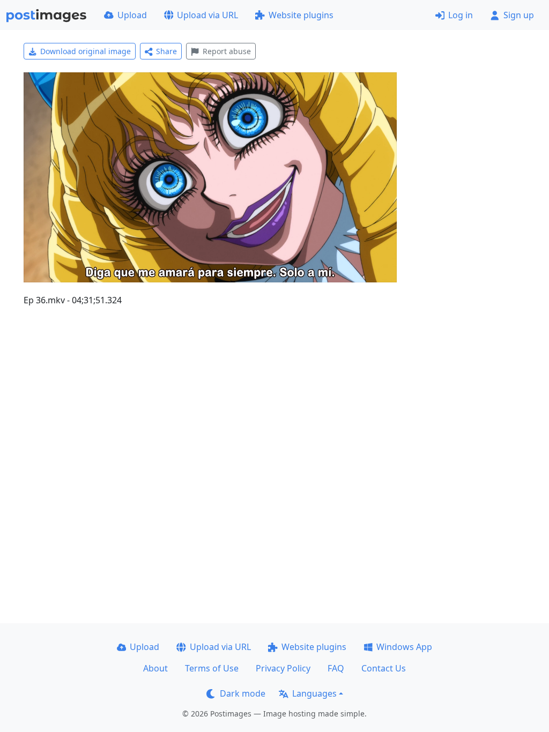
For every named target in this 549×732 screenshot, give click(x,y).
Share (166, 51)
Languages (314, 693)
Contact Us (383, 668)
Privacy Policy (283, 668)
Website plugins (301, 15)
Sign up (518, 15)
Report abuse (227, 51)
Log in (460, 15)
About (155, 668)
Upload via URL (207, 15)
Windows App (404, 647)
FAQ (336, 668)
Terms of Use (212, 668)
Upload (132, 15)
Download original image (85, 51)
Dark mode (242, 693)
